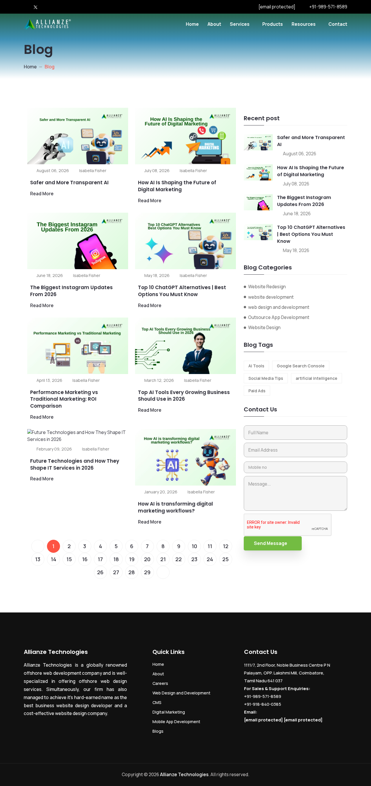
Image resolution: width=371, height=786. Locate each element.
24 (210, 559)
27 (116, 572)
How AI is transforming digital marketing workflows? (175, 507)
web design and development (278, 307)
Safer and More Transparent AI (69, 182)
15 (69, 559)
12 (225, 546)
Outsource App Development (278, 317)
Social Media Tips (265, 378)
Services (240, 24)
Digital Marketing (168, 712)
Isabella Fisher (92, 170)
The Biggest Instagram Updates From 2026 (71, 291)
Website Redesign (267, 286)
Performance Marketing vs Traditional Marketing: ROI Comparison (64, 399)
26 (100, 572)
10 (194, 546)
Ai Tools (256, 366)
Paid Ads (256, 390)
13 (37, 559)
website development (271, 297)
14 (53, 559)
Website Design (264, 327)
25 (225, 559)
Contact (337, 24)
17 (100, 559)
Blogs (157, 731)
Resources (304, 24)
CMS (156, 702)
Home (192, 24)
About (214, 24)
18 (116, 559)
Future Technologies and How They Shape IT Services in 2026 (74, 464)
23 (194, 559)
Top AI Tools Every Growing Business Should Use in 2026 (184, 396)
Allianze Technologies (184, 774)
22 (178, 559)
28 (131, 572)
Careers (160, 683)
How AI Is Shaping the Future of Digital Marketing (177, 186)
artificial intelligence (316, 378)
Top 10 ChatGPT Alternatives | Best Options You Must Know (182, 291)
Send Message (270, 543)
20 (147, 559)
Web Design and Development (181, 693)
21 (163, 559)
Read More (42, 193)
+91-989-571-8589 (328, 6)
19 (131, 559)
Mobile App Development (176, 721)
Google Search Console (301, 366)
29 (147, 572)
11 (210, 546)
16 (85, 559)
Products (272, 24)
